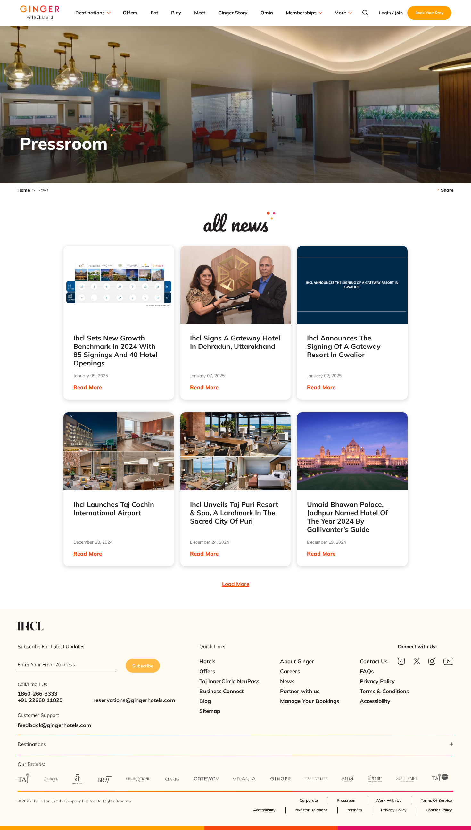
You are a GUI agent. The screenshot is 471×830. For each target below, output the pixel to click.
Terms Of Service (436, 800)
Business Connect (221, 691)
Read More (87, 387)
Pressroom (347, 800)
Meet (199, 13)
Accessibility (375, 701)
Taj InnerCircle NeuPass (229, 681)
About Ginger (297, 661)
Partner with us (299, 691)
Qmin (266, 13)
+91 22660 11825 (40, 700)
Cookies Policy (439, 810)
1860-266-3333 (37, 693)
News (287, 681)
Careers (290, 671)
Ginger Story (232, 13)
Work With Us (388, 800)
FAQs (367, 671)
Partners (354, 810)
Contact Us (373, 661)
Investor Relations (311, 810)
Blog (205, 701)
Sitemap (209, 711)
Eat (154, 13)
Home (23, 190)
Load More (235, 584)
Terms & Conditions (384, 691)
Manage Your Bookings (309, 701)
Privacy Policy (377, 681)
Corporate (309, 800)
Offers (130, 13)
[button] (235, 744)
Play (176, 13)
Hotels (207, 661)
